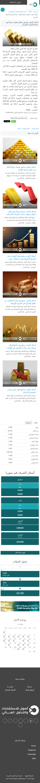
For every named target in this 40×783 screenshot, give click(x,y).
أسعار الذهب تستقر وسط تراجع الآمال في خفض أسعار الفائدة (21, 168)
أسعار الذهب (35, 128)
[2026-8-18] (24, 644)
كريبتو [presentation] (28, 423)
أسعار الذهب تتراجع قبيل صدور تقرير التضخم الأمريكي (21, 390)
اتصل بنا (10, 687)
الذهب (19, 128)
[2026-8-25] (24, 648)
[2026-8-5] (20, 636)
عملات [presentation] (36, 423)
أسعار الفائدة (26, 128)
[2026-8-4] (24, 636)
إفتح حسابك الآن (20, 552)
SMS (34, 758)
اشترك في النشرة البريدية (14, 776)
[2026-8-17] (29, 644)
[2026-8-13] (15, 640)
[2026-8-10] (29, 640)
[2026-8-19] (20, 644)
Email (33, 746)
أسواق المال (29, 690)
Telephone (32, 750)
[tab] (35, 423)
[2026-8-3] (29, 636)
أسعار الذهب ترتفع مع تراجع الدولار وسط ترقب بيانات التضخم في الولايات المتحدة (21, 348)
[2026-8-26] (20, 648)
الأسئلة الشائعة (10, 690)
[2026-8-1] (5, 631)
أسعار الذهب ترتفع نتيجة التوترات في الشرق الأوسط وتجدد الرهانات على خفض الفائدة (21, 259)
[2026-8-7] (10, 636)
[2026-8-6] (15, 636)
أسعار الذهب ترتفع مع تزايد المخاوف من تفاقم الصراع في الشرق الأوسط (20, 301)
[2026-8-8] (5, 636)
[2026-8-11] (24, 640)
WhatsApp (32, 754)
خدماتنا (29, 687)
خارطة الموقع (29, 776)
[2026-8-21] (10, 644)
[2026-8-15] (5, 640)
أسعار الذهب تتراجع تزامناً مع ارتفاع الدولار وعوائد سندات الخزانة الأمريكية (21, 212)
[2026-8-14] (10, 640)
